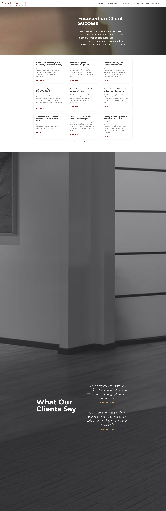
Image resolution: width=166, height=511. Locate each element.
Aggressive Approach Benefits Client (46, 90)
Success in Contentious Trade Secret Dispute (80, 118)
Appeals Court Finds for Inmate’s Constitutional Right (47, 119)
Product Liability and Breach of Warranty (113, 64)
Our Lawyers (125, 4)
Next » (91, 142)
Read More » (40, 80)
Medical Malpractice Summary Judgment (79, 64)
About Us (101, 4)
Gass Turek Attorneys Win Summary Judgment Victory (49, 64)
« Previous (76, 142)
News (147, 4)
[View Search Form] (162, 3)
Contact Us (155, 4)
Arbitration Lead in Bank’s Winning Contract (82, 90)
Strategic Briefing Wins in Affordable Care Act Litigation (115, 119)
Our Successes (137, 4)
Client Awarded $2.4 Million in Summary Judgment (116, 90)
